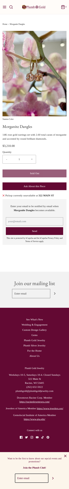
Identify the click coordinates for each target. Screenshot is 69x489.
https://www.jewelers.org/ (50, 408)
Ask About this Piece (34, 186)
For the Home (34, 350)
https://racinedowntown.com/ (34, 401)
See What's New (34, 319)
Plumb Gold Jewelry (34, 340)
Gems (34, 335)
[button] (34, 73)
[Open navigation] (4, 7)
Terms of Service (32, 241)
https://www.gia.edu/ (34, 419)
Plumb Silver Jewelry (34, 345)
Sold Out (34, 173)
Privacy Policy (53, 238)
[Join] (54, 293)
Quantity (7, 152)
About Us (34, 356)
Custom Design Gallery (34, 330)
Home (5, 24)
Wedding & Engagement (34, 324)
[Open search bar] (12, 7)
